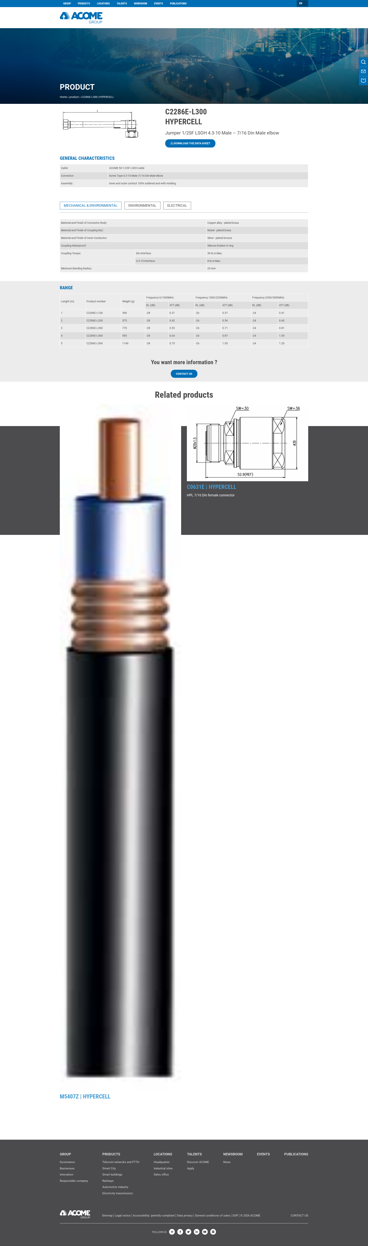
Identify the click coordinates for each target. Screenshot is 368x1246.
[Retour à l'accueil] (81, 17)
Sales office (161, 1174)
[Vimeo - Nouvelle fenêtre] (172, 1232)
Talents (122, 3)
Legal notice (123, 1215)
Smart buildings (112, 1174)
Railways (108, 1181)
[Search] (363, 62)
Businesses (67, 1168)
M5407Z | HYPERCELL (85, 1096)
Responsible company (74, 1181)
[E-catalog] (363, 81)
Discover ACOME (198, 1162)
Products (84, 3)
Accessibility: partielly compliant (154, 1215)
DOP (235, 1215)
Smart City (109, 1168)
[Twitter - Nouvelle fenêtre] (188, 1232)
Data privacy (185, 1215)
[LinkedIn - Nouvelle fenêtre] (197, 1232)
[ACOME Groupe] (75, 1213)
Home (63, 96)
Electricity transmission (117, 1193)
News (227, 1162)
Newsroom (140, 3)
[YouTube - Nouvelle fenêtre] (205, 1232)
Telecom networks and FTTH (120, 1162)
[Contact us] (363, 71)
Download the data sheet (191, 143)
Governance (67, 1162)
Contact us (184, 373)
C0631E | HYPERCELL (211, 487)
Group (67, 3)
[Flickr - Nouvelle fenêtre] (213, 1232)
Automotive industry (115, 1187)
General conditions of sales (212, 1215)
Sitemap (107, 1215)
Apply (190, 1168)
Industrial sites (163, 1168)
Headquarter (162, 1162)
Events (158, 3)
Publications (178, 3)
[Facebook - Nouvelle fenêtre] (180, 1232)
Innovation (66, 1174)
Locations (103, 3)
